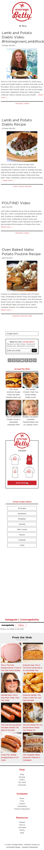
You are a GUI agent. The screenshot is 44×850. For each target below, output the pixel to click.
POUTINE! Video (16, 203)
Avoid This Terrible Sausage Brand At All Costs (9, 757)
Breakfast (22, 519)
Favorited (22, 827)
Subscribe (22, 785)
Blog (22, 774)
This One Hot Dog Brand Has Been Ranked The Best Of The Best (11, 727)
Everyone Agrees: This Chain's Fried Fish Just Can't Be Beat (32, 697)
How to (22, 825)
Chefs (22, 545)
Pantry (22, 830)
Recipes (19, 103)
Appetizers (22, 513)
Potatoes (22, 540)
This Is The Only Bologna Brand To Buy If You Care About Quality (11, 667)
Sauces (24, 316)
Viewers (22, 822)
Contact (22, 804)
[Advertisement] (21, 581)
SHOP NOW (21, 483)
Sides (30, 316)
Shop (22, 833)
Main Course (19, 186)
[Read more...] (8, 180)
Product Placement (22, 809)
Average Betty (22, 12)
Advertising (22, 806)
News (22, 798)
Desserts (22, 524)
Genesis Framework (30, 847)
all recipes (22, 508)
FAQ (22, 801)
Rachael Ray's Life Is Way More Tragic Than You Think (10, 697)
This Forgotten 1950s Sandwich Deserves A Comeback (31, 757)
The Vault (22, 782)
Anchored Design (13, 847)
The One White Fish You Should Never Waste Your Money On (33, 727)
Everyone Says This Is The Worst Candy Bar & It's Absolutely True (32, 667)
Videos (26, 103)
